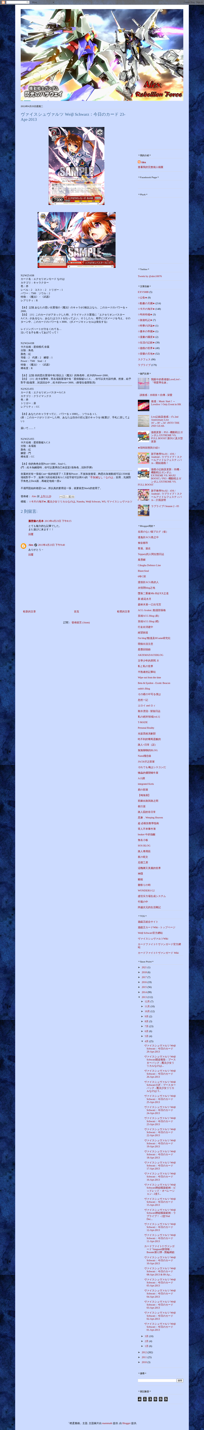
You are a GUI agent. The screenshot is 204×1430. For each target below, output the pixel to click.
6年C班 (142, 576)
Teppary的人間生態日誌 (151, 554)
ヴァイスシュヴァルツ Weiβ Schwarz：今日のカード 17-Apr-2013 (160, 1165)
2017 (144, 977)
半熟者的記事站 (147, 672)
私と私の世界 (145, 666)
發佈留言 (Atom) (81, 622)
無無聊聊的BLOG (148, 750)
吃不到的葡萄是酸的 (149, 739)
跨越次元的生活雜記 (149, 907)
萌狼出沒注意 (145, 643)
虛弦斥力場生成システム (152, 896)
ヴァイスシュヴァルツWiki (153, 938)
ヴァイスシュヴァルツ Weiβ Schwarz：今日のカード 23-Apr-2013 (160, 1121)
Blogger (126, 1423)
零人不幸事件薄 (147, 829)
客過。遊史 (144, 548)
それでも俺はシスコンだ (152, 767)
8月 (147, 1021)
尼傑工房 (143, 862)
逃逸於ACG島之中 (148, 537)
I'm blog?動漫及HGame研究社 (154, 638)
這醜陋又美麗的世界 (149, 868)
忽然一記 (143, 700)
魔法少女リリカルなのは (61, 501)
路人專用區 (144, 851)
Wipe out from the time (149, 677)
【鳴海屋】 (144, 795)
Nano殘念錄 (144, 756)
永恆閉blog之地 (146, 587)
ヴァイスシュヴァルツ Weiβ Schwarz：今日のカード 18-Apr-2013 (160, 1154)
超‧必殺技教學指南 (148, 823)
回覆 (30, 534)
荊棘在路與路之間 (148, 800)
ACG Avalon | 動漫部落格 (152, 610)
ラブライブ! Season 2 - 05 (165, 506)
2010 (144, 1362)
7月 (147, 1026)
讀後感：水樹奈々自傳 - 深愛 (156, 395)
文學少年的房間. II (148, 660)
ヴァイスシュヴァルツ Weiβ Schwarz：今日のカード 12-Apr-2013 (160, 1227)
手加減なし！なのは (101, 477)
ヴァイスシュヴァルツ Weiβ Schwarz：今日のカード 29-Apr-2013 (160, 1048)
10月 (147, 1011)
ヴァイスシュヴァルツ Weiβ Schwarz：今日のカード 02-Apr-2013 (160, 1315)
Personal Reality (146, 727)
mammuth (107, 1423)
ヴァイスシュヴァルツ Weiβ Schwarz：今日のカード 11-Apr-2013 (160, 1238)
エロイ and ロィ (147, 705)
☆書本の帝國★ (146, 331)
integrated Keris (146, 784)
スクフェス (144, 359)
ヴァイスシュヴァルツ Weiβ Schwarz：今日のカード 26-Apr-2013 (160, 1073)
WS (104, 501)
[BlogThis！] (64, 496)
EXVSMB (143, 292)
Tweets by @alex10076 (150, 276)
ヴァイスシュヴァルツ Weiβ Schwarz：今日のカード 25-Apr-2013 (160, 1099)
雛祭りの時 (144, 885)
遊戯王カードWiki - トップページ (156, 927)
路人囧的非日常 (147, 812)
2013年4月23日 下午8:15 (58, 521)
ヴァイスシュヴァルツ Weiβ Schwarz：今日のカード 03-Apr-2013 (160, 1304)
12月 (147, 1001)
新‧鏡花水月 (144, 599)
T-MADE (143, 722)
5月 (147, 1036)
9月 (147, 1016)
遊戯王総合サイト (148, 921)
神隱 (140, 873)
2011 (144, 1357)
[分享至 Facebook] (70, 496)
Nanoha (80, 501)
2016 (144, 982)
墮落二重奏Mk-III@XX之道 (153, 593)
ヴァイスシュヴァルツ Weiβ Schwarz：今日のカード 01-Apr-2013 (160, 1326)
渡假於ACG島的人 (148, 582)
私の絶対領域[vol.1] (149, 716)
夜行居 (142, 806)
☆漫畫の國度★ (146, 337)
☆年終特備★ (145, 314)
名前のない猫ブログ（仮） (153, 531)
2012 (144, 1352)
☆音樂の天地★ (146, 353)
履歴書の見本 (36, 521)
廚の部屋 (143, 789)
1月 (147, 1346)
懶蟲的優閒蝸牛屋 (148, 772)
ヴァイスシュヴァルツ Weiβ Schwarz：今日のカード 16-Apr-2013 (160, 1176)
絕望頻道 (143, 632)
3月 (147, 1336)
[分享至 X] (67, 496)
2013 (144, 997)
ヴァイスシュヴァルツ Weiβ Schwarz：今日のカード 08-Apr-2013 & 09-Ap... (160, 1271)
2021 (144, 967)
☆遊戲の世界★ (146, 348)
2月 (147, 1341)
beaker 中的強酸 (146, 834)
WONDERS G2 (146, 890)
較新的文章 (29, 611)
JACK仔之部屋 (146, 761)
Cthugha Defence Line (149, 565)
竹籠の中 (143, 901)
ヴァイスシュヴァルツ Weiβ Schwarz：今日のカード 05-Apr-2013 (160, 1282)
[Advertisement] (158, 126)
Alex (30, 545)
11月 (147, 1006)
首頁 (76, 611)
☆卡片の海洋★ (37, 501)
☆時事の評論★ (146, 325)
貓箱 (140, 879)
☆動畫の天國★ (146, 303)
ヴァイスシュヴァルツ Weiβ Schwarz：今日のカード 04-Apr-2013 (160, 1293)
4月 (147, 1041)
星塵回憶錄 (144, 649)
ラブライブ (144, 365)
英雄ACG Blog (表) (148, 615)
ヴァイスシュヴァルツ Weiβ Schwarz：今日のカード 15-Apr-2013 (160, 1202)
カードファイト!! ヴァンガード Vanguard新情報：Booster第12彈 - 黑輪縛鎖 (159, 1249)
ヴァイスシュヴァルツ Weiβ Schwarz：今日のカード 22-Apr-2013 (160, 1132)
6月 (147, 1031)
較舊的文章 (123, 611)
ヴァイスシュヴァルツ (119, 501)
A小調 (141, 778)
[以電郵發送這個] (60, 496)
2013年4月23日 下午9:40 (51, 545)
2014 (144, 992)
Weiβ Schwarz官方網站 (150, 933)
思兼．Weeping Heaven (150, 817)
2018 (144, 972)
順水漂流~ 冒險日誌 (149, 711)
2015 (144, 987)
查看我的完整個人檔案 (150, 167)
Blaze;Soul (143, 571)
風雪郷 (142, 559)
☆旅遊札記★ (145, 320)
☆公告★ (142, 297)
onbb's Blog (144, 688)
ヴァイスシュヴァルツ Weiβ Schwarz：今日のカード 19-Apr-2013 (160, 1143)
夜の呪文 (143, 857)
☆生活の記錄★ (146, 342)
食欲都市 (143, 542)
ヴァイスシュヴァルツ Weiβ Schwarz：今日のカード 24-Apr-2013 (160, 1110)
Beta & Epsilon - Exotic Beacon (154, 683)
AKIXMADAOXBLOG (150, 655)
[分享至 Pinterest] (73, 496)
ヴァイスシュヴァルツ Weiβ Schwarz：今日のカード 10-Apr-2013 (160, 1260)
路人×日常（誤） (147, 744)
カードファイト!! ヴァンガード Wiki (158, 952)
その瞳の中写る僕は (149, 694)
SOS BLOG (144, 845)
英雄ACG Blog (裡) (148, 621)
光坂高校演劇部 (147, 733)
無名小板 (143, 840)
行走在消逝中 (145, 627)
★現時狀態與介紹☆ (149, 447)
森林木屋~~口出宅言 (149, 604)
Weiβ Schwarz (93, 501)
